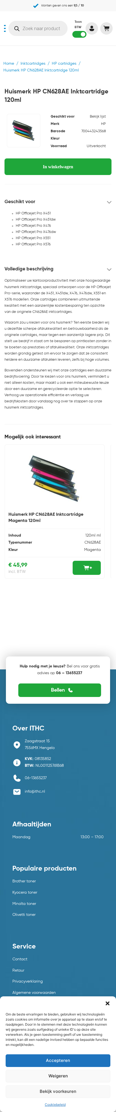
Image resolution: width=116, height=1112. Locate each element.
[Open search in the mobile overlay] (38, 28)
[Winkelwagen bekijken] (106, 28)
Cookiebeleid (55, 1104)
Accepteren (58, 1060)
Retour (18, 970)
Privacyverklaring (27, 981)
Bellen (58, 690)
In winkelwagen (58, 166)
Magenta (92, 550)
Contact (19, 959)
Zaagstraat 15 (37, 741)
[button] (107, 1003)
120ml (90, 535)
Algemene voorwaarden (34, 993)
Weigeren (58, 1076)
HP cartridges (64, 64)
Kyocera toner (24, 892)
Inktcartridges (33, 64)
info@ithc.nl (35, 791)
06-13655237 (36, 778)
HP (103, 124)
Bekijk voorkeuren (58, 1091)
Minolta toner (24, 904)
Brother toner (24, 881)
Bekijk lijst (98, 116)
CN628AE (92, 542)
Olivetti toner (23, 915)
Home (8, 64)
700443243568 (93, 131)
